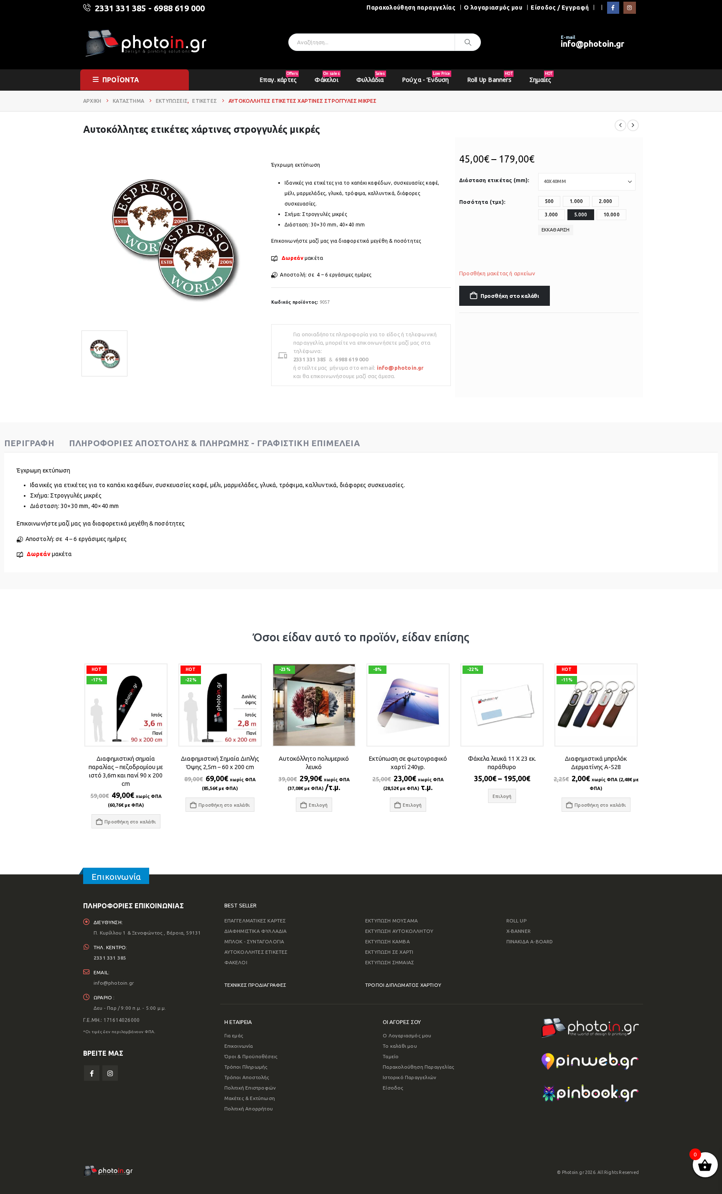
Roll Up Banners (490, 77)
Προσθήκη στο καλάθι (509, 296)
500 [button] (549, 201)
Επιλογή (318, 805)
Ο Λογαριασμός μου (407, 1035)
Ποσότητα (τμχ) (481, 202)
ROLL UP (516, 920)
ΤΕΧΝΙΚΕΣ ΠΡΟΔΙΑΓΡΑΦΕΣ (255, 985)
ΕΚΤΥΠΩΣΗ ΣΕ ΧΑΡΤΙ (389, 952)
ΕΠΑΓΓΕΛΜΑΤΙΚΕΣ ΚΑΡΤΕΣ (255, 920)
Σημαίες (540, 77)
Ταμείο (391, 1056)
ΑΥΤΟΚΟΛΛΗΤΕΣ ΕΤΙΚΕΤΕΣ (256, 952)
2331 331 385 (120, 8)
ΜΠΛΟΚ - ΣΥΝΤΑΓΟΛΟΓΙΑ (254, 941)
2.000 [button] (605, 201)
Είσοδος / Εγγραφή (560, 7)
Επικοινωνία (238, 1046)
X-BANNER (518, 931)
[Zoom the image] (590, 1023)
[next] (633, 125)
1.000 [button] (576, 201)
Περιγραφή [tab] (29, 443)
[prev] (620, 125)
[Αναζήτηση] (468, 42)
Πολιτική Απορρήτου (248, 1108)
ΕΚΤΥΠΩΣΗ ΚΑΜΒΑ (387, 941)
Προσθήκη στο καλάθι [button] (130, 821)
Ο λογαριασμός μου (493, 7)
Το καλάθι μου (400, 1046)
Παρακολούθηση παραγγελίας (410, 7)
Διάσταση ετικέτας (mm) (493, 180)
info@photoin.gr (592, 43)
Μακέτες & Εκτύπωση (249, 1098)
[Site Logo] (145, 42)
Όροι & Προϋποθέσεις (251, 1056)
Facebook (91, 1073)
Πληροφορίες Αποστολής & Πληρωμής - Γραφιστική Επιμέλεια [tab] (214, 443)
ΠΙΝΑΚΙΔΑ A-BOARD (529, 941)
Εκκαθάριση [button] (556, 229)
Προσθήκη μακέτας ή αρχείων (497, 273)
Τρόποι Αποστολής (246, 1077)
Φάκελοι (327, 77)
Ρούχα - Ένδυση (426, 77)
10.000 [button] (611, 214)
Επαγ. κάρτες (278, 77)
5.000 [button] (580, 214)
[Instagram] (629, 8)
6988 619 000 (179, 8)
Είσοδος (393, 1087)
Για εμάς (234, 1035)
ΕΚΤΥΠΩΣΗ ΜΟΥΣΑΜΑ (391, 920)
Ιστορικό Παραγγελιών (409, 1077)
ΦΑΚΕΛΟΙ (235, 962)
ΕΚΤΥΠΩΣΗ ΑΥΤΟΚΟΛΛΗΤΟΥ (399, 931)
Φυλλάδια (370, 77)
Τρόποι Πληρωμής (246, 1067)
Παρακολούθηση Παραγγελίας (418, 1067)
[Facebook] (613, 8)
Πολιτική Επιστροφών (250, 1087)
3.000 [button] (551, 214)
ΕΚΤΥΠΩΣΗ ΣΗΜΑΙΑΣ (389, 962)
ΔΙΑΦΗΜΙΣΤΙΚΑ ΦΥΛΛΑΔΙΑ (255, 931)
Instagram (110, 1073)
